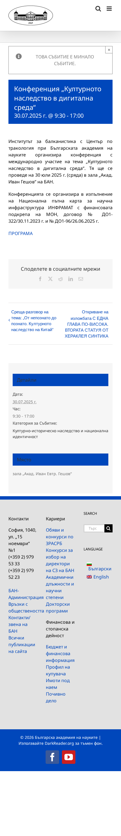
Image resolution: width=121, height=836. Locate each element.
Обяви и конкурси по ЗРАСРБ (59, 536)
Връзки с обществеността (22, 607)
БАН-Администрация (22, 593)
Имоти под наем (58, 683)
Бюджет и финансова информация (60, 653)
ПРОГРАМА (20, 233)
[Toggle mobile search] (98, 9)
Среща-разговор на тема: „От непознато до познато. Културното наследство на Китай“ (33, 320)
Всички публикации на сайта (21, 644)
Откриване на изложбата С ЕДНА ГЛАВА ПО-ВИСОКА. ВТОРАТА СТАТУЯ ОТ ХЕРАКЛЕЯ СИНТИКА (86, 324)
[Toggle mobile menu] (110, 9)
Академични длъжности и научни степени (60, 587)
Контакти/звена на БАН (19, 624)
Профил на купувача (58, 670)
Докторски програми (58, 607)
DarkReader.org (59, 743)
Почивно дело (56, 697)
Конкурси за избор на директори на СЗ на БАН (60, 560)
